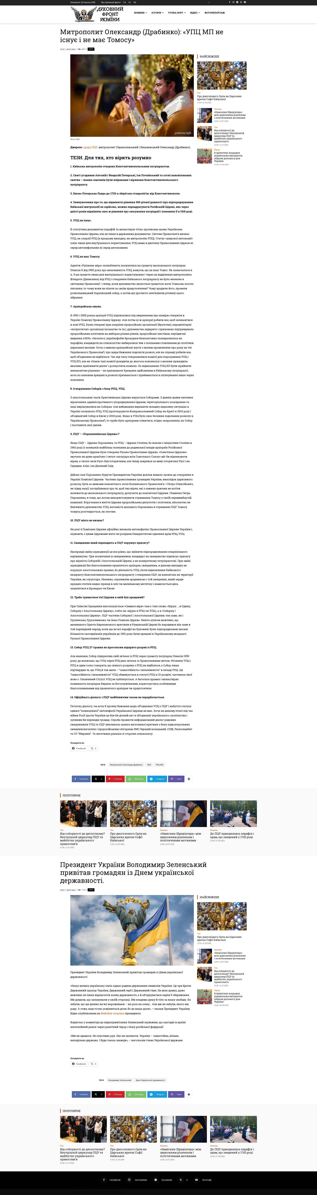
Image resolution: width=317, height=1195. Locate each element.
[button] (209, 2)
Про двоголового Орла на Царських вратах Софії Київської (219, 97)
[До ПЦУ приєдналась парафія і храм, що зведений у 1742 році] (233, 813)
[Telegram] (237, 2)
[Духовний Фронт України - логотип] (97, 14)
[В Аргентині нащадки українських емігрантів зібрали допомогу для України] (204, 156)
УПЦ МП (159, 764)
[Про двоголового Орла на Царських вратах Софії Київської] (222, 75)
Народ (217, 149)
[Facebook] (230, 2)
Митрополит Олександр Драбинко (126, 764)
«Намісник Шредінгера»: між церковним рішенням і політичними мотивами (230, 114)
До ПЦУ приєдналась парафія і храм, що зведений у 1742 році (232, 835)
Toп (91, 49)
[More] (188, 779)
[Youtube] (245, 2)
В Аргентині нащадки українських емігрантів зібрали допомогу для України (228, 157)
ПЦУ (149, 764)
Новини (218, 109)
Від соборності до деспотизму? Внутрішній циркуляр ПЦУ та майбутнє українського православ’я (229, 136)
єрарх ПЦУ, (90, 147)
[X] (241, 2)
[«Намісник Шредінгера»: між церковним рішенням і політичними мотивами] (204, 115)
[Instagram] (233, 2)
